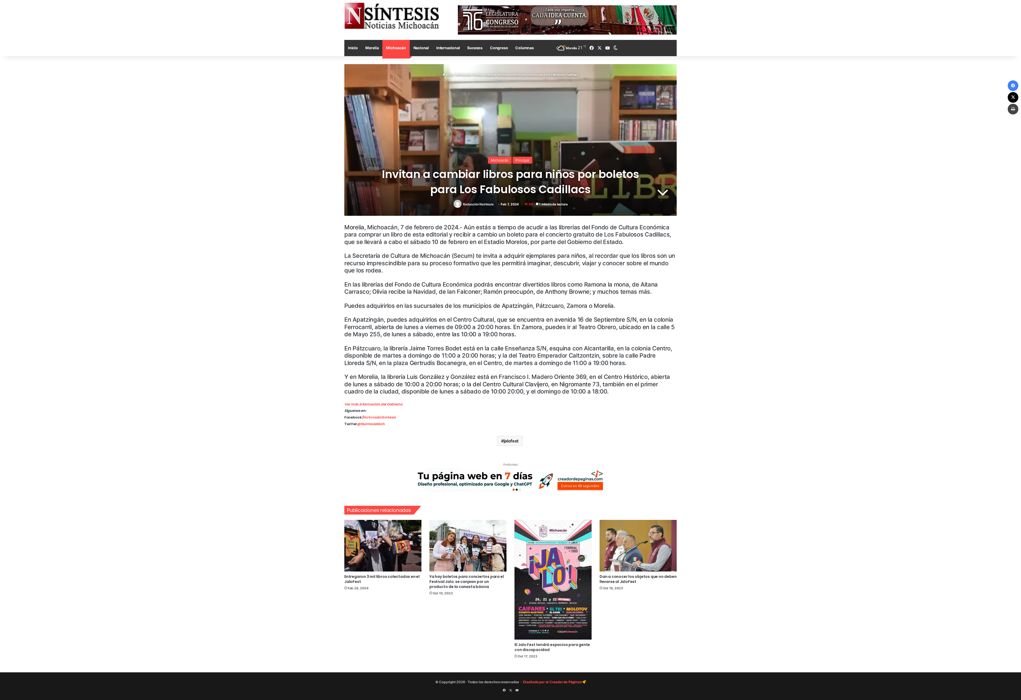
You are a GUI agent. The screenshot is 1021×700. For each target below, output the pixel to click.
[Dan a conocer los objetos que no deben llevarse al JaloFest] (638, 545)
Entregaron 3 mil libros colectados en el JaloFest (382, 579)
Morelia (372, 47)
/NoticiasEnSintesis (379, 417)
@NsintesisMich (371, 423)
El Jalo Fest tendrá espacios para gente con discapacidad (552, 647)
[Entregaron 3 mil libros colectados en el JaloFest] (382, 545)
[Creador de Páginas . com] (510, 480)
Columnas (524, 47)
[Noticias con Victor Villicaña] (391, 15)
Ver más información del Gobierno (373, 404)
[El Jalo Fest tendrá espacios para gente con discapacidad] (553, 579)
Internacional (448, 47)
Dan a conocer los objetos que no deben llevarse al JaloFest (638, 579)
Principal (522, 160)
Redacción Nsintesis (478, 204)
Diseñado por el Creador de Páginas (552, 682)
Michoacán (396, 47)
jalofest (511, 441)
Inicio (353, 47)
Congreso (499, 47)
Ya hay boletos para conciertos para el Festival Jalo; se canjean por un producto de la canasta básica (466, 581)
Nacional (421, 47)
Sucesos (475, 47)
